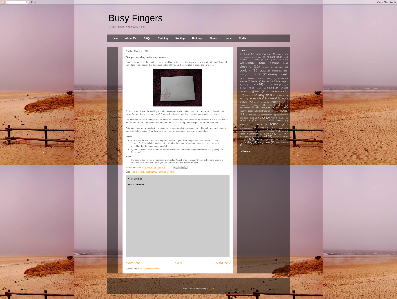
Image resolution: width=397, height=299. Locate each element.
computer (279, 67)
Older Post (223, 262)
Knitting (180, 38)
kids (282, 98)
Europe (281, 79)
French (275, 85)
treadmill (276, 137)
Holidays (197, 38)
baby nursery (245, 57)
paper (242, 111)
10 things (245, 54)
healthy (284, 91)
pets (284, 110)
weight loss (264, 142)
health (271, 91)
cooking (245, 70)
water (285, 139)
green (256, 91)
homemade (255, 98)
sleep (281, 128)
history (247, 95)
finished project (281, 81)
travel (264, 136)
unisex (285, 137)
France (266, 85)
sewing (263, 128)
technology (270, 133)
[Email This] (174, 167)
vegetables (274, 139)
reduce (282, 118)
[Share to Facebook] (183, 167)
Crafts (242, 38)
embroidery (267, 79)
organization (245, 107)
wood (285, 142)
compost (265, 67)
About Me (130, 38)
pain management (263, 107)
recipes (261, 117)
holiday (259, 95)
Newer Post (133, 262)
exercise (243, 81)
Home (114, 38)
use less (261, 139)
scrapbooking (246, 128)
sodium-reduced (246, 131)
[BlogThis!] (177, 167)
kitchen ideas (260, 102)
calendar (243, 60)
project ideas (248, 118)
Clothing (163, 38)
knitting (275, 102)
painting (279, 107)
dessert (251, 75)
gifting (270, 87)
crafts (263, 70)
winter (278, 142)
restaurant (244, 124)
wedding (170, 172)
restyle (259, 124)
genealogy (259, 88)
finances (265, 81)
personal (274, 111)
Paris (264, 111)
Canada (256, 60)
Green (213, 38)
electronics (252, 79)
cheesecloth (278, 60)
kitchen (244, 102)
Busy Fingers (136, 18)
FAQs (147, 38)
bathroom (258, 57)
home (275, 95)
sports (260, 131)
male (270, 105)
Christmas (247, 62)
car (266, 60)
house (271, 98)
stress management (249, 134)
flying (244, 85)
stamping (162, 172)
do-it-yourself (138, 172)
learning (257, 105)
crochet (275, 71)
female (254, 81)
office (280, 105)
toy (256, 137)
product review (281, 115)
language (244, 105)
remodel (279, 120)
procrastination (265, 115)
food (253, 84)
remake (263, 120)
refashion (245, 120)
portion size (251, 115)
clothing (245, 66)
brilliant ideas (274, 57)
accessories (263, 54)
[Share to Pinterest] (185, 167)
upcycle (247, 139)
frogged (285, 85)
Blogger (210, 288)
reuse (274, 124)
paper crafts (151, 172)
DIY (259, 74)
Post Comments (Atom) (148, 269)
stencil (281, 131)
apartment (280, 54)
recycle (274, 118)
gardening (247, 88)
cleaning (274, 63)
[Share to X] (180, 167)
